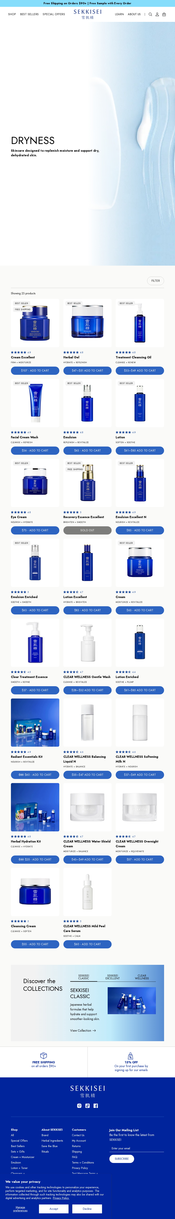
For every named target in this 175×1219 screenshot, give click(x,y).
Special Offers (54, 14)
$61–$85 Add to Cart (140, 451)
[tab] (83, 977)
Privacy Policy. (61, 1198)
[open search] (150, 14)
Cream (120, 597)
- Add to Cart (35, 370)
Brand (45, 1135)
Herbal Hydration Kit (26, 841)
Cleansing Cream (23, 926)
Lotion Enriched (127, 677)
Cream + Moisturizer (22, 1157)
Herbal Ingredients (52, 1141)
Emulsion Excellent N (131, 517)
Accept (54, 1209)
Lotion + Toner (19, 1168)
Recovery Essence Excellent (83, 517)
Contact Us (78, 1135)
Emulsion (69, 437)
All (12, 1135)
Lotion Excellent (75, 597)
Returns (76, 1146)
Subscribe (122, 1159)
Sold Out (87, 530)
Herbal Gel (71, 357)
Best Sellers (29, 14)
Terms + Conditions (83, 1163)
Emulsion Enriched (24, 597)
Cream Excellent (23, 357)
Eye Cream (19, 517)
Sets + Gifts (18, 1152)
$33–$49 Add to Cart (140, 371)
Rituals (45, 1152)
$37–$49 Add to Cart (140, 775)
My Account (79, 1141)
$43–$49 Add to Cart (87, 859)
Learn (119, 14)
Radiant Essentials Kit (27, 757)
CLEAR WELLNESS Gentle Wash (86, 677)
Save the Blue (50, 1146)
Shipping (77, 1152)
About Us (134, 14)
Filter (155, 281)
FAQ (74, 1157)
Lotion (120, 437)
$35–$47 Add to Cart (88, 775)
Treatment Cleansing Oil (133, 357)
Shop (12, 14)
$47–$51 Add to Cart (87, 371)
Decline (87, 1209)
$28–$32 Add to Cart (87, 690)
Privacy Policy (80, 1168)
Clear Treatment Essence (29, 677)
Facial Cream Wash (24, 437)
